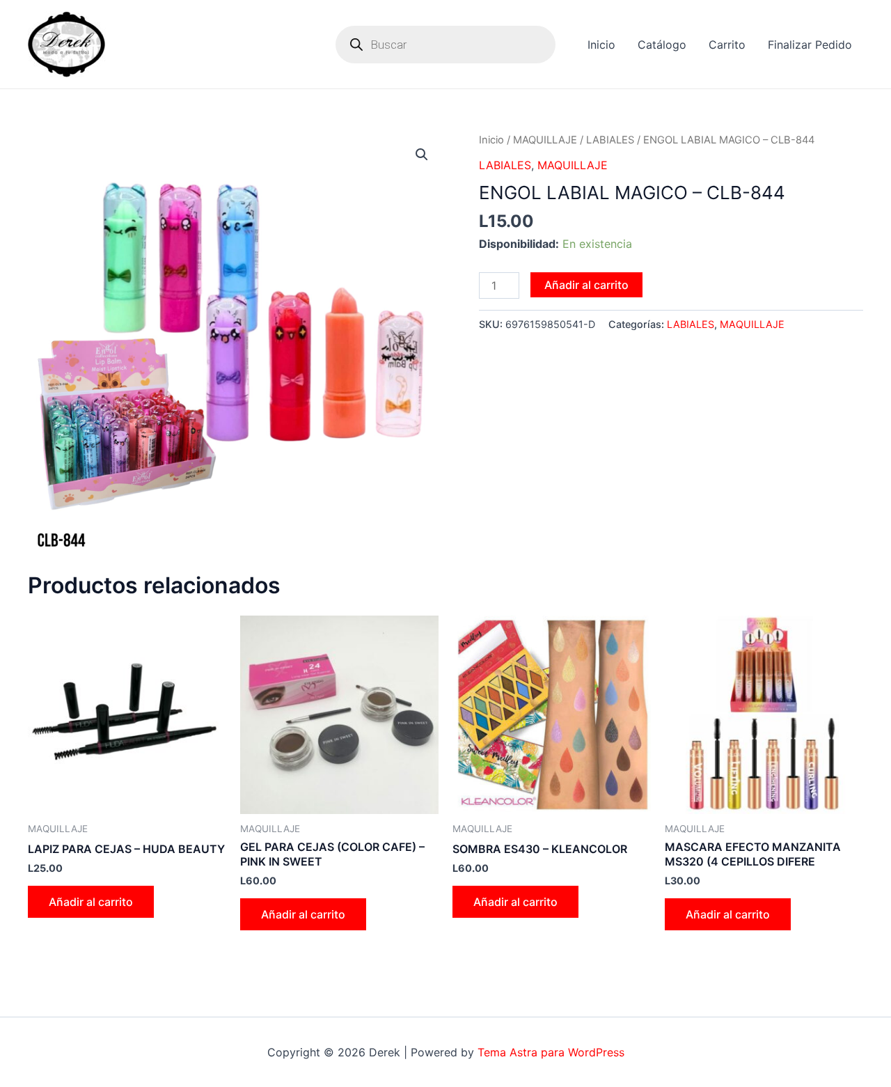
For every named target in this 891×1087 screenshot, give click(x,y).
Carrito (727, 45)
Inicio (601, 45)
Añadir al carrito (586, 285)
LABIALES (610, 140)
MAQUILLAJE (545, 140)
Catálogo (662, 45)
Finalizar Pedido (810, 45)
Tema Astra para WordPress (551, 1052)
